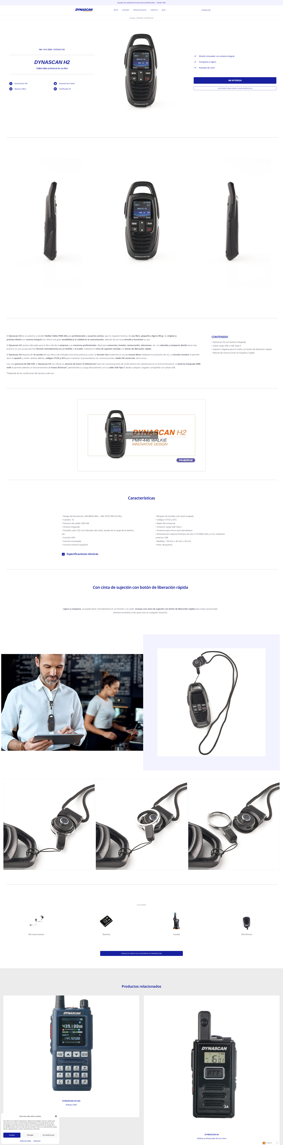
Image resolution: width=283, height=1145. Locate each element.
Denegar (30, 1135)
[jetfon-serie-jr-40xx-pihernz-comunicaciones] (247, 913)
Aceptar (12, 1135)
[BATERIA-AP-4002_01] (106, 913)
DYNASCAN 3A (212, 1134)
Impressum (36, 1141)
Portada (132, 18)
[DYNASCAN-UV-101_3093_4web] (71, 996)
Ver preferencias (48, 1135)
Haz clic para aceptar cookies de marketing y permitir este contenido (141, 435)
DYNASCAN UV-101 (71, 1101)
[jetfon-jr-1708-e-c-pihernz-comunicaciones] (36, 913)
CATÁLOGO (139, 18)
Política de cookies (25, 1141)
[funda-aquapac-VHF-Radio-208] (176, 913)
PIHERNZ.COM (206, 10)
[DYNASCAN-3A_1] (212, 996)
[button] (56, 1116)
